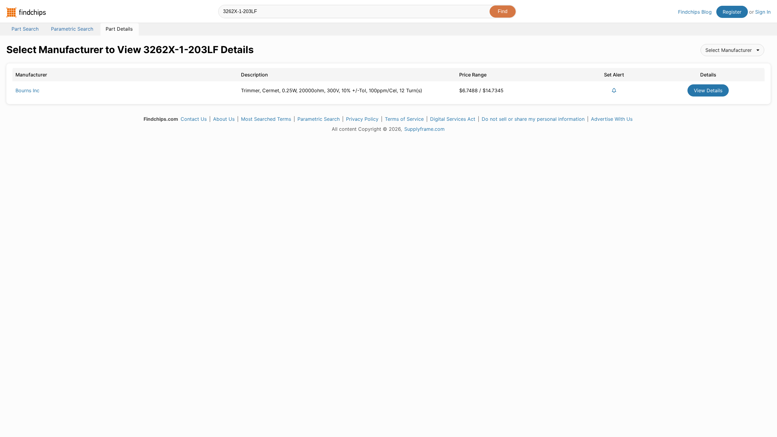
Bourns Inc (27, 90)
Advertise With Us (612, 119)
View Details (708, 90)
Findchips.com (26, 12)
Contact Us (194, 119)
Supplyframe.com (424, 129)
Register (732, 12)
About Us (224, 119)
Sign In (763, 12)
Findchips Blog (695, 12)
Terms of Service (404, 119)
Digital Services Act (452, 119)
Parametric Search (318, 119)
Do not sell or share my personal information (533, 119)
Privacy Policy (362, 119)
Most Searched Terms (266, 119)
